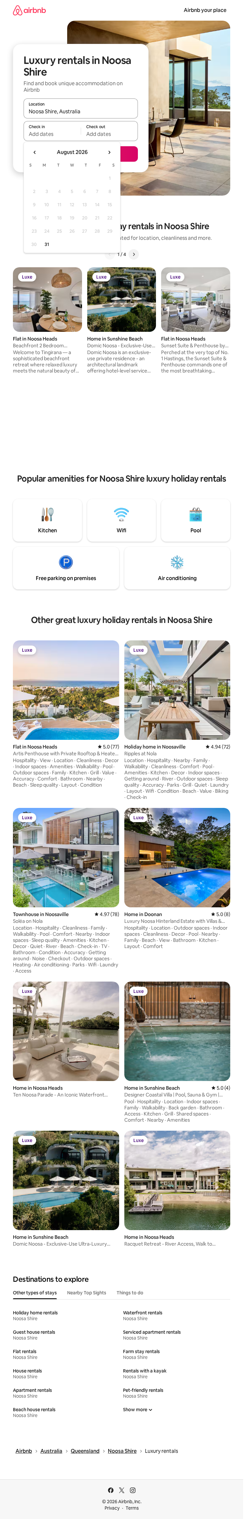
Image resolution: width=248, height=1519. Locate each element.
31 (47, 244)
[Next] (134, 254)
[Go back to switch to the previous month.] (35, 152)
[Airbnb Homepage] (29, 10)
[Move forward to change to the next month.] (109, 152)
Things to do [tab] (130, 1293)
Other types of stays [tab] (35, 1293)
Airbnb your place (205, 10)
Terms (132, 1508)
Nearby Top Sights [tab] (86, 1293)
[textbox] (52, 134)
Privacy (112, 1508)
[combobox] (81, 111)
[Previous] (110, 254)
